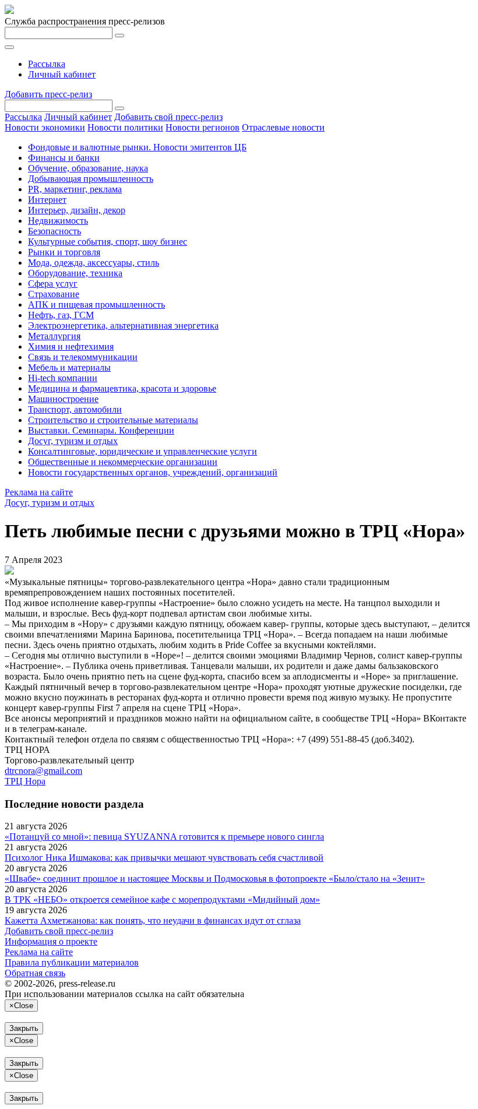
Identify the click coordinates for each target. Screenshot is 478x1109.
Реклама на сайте (39, 492)
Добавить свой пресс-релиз (168, 117)
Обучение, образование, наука (88, 168)
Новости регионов (203, 127)
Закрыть (23, 1028)
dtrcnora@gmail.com (43, 771)
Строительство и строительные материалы (113, 420)
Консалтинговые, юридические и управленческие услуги (142, 451)
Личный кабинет (62, 74)
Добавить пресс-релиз (48, 94)
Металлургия (54, 336)
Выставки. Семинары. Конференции (101, 430)
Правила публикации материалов (72, 962)
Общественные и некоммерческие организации (122, 462)
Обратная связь (35, 973)
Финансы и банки (64, 158)
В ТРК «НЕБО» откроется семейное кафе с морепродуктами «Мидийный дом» (162, 899)
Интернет (47, 200)
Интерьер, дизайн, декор (76, 210)
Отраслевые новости (283, 127)
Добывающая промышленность (90, 179)
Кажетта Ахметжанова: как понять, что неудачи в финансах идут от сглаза (153, 920)
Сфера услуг (53, 283)
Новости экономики (45, 127)
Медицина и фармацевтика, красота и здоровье (122, 388)
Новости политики (125, 127)
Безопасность (54, 231)
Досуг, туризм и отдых (73, 441)
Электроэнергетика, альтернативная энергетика (123, 325)
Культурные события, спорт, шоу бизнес (107, 242)
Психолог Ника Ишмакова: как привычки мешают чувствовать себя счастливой (164, 857)
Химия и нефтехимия (71, 346)
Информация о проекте (51, 941)
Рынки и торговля (64, 252)
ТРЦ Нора (25, 781)
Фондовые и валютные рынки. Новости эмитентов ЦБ (137, 147)
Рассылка (46, 64)
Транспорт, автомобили (75, 409)
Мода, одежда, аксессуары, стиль (93, 262)
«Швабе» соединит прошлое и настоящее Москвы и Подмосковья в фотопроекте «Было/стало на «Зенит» (215, 878)
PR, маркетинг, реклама (75, 189)
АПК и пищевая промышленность (96, 304)
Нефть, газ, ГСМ (61, 315)
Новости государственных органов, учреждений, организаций (152, 472)
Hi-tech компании (62, 378)
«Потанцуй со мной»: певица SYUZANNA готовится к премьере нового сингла (164, 837)
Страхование (53, 294)
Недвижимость (58, 221)
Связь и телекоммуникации (83, 357)
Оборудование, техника (75, 273)
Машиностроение (63, 399)
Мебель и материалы (69, 367)
